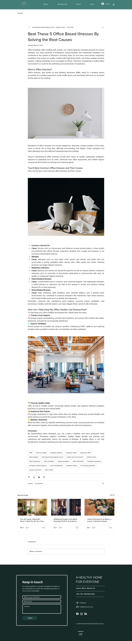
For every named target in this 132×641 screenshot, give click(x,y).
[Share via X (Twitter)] (34, 477)
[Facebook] (77, 613)
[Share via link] (44, 477)
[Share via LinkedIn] (39, 477)
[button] (114, 4)
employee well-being (94, 461)
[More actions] (103, 27)
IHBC (30, 452)
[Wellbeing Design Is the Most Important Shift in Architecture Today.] (66, 507)
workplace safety (71, 465)
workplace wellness (56, 452)
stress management (56, 465)
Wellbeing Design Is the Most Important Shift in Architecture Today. (66, 520)
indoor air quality (41, 452)
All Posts (20, 13)
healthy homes (91, 457)
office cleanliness (34, 461)
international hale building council (52, 457)
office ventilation (49, 461)
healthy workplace (63, 461)
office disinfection (78, 461)
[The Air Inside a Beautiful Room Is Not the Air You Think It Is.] (32, 507)
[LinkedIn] (85, 613)
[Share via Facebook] (29, 477)
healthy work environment (75, 457)
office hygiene (33, 457)
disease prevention (35, 470)
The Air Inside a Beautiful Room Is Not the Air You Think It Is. (32, 520)
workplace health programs (38, 465)
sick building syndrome (87, 465)
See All (112, 495)
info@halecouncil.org (86, 607)
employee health (71, 452)
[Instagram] (81, 613)
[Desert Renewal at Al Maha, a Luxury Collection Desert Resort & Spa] (99, 507)
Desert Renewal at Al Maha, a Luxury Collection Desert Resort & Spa (99, 520)
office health (49, 470)
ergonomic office (85, 452)
